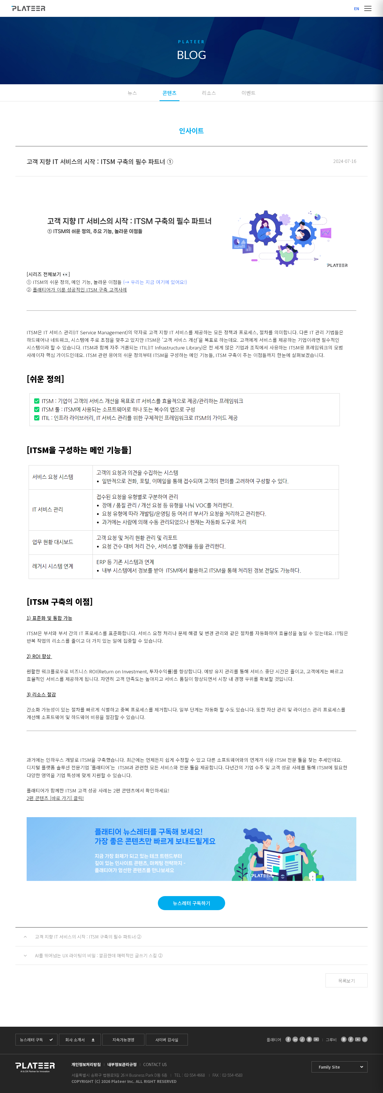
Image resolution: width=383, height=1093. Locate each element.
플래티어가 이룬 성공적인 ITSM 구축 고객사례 (80, 289)
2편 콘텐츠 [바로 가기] (49, 797)
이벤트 (248, 92)
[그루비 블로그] (344, 1039)
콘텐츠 (169, 92)
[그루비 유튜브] (358, 1039)
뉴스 (132, 92)
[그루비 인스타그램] (365, 1039)
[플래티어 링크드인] (295, 1039)
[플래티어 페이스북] (288, 1039)
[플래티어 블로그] (309, 1039)
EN (356, 8)
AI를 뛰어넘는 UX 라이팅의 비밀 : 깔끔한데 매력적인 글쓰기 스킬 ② (99, 955)
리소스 (209, 92)
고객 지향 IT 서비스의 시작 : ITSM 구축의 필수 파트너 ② (88, 936)
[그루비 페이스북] (351, 1039)
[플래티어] (28, 8)
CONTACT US (155, 1064)
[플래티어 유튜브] (316, 1039)
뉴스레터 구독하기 (191, 902)
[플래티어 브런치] (302, 1039)
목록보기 (346, 980)
